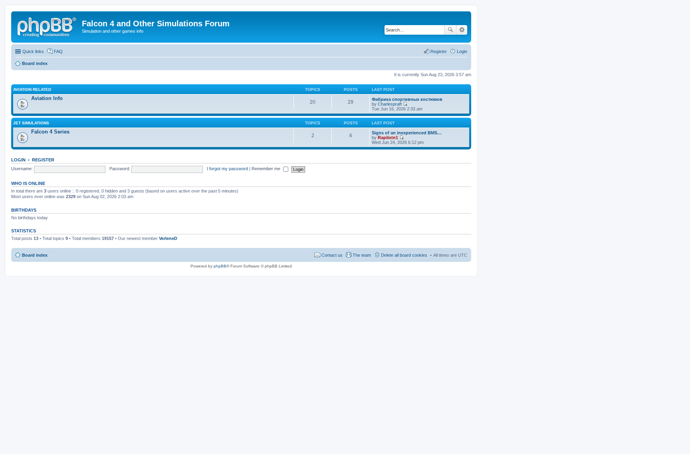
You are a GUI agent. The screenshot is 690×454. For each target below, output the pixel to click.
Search (450, 30)
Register (43, 159)
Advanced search (461, 30)
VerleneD (168, 238)
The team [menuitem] (362, 255)
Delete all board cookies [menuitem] (404, 255)
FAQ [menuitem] (58, 51)
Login (18, 159)
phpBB (220, 266)
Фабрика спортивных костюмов (407, 99)
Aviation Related (32, 89)
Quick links (33, 51)
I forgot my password (227, 168)
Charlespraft (390, 104)
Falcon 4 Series (50, 132)
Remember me (267, 168)
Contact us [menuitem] (332, 255)
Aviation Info (47, 98)
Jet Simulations (31, 123)
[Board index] (47, 26)
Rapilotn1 (388, 137)
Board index (35, 255)
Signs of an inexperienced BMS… (407, 132)
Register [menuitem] (438, 51)
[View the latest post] (405, 104)
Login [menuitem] (462, 51)
